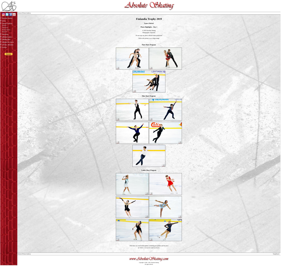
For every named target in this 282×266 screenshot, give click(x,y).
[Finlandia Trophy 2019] (132, 69)
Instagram (147, 248)
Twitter (142, 248)
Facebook (156, 248)
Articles (4, 25)
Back (277, 254)
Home (19, 13)
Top (274, 254)
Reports (4, 32)
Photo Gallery (6, 30)
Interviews (5, 27)
